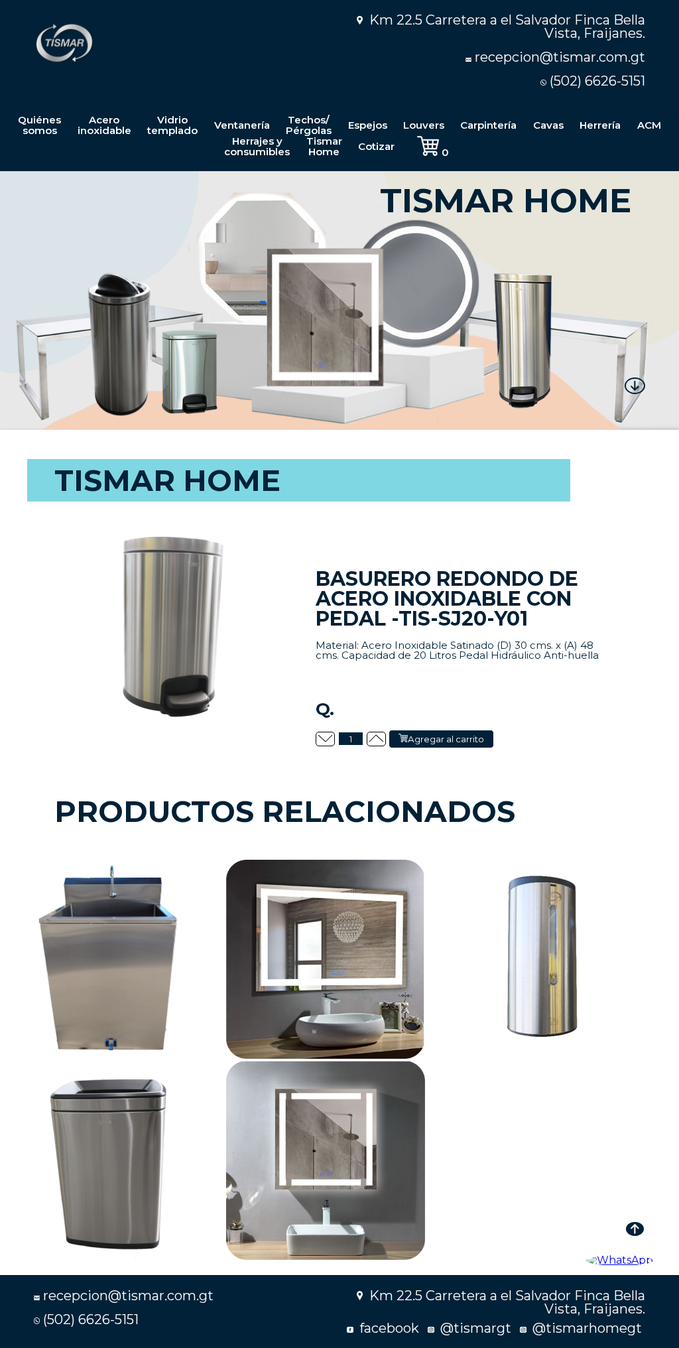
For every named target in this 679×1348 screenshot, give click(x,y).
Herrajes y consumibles (257, 146)
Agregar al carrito (446, 739)
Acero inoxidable (104, 125)
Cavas (548, 125)
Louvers (423, 125)
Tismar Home (324, 146)
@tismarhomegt (585, 1328)
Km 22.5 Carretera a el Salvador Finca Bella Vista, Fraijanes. (505, 26)
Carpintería (488, 125)
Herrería (600, 125)
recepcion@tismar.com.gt (560, 57)
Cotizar (376, 146)
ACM (649, 125)
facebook (387, 1328)
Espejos (367, 125)
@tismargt (474, 1328)
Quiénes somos (39, 125)
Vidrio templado (172, 125)
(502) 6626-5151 (597, 81)
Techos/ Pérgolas (309, 125)
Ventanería (242, 125)
